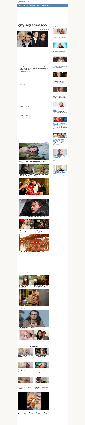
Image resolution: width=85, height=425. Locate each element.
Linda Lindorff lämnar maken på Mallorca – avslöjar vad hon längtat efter (59, 64)
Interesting (44, 5)
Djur (24, 5)
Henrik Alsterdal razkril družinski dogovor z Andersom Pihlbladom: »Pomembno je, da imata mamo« (59, 140)
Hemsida (20, 5)
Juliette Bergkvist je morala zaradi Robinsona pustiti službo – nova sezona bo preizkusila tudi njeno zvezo (60, 124)
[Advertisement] (42, 14)
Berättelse (38, 5)
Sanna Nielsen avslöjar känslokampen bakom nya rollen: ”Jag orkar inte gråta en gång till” (59, 109)
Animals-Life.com (23, 1)
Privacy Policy (55, 26)
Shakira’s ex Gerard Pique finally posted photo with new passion (41, 356)
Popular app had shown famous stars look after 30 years (25, 356)
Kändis (48, 5)
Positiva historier (32, 5)
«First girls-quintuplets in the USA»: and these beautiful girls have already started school (25, 385)
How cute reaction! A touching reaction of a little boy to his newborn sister (42, 385)
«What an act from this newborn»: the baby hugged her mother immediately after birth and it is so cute (42, 369)
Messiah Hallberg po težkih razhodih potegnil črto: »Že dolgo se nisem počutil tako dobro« (59, 156)
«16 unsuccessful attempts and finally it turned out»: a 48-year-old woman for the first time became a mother (25, 370)
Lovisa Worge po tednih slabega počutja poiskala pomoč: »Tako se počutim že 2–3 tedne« (59, 172)
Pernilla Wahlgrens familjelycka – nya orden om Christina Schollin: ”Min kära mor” (59, 94)
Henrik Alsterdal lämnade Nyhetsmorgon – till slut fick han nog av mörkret (60, 79)
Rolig (27, 5)
